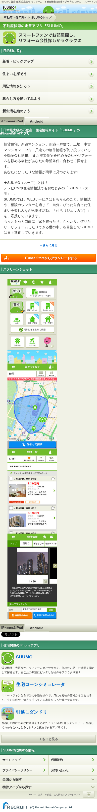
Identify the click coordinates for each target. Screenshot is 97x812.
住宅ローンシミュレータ (40, 684)
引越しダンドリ (31, 712)
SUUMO (24, 656)
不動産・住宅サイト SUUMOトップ (27, 17)
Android (37, 121)
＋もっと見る (48, 739)
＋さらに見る (48, 245)
